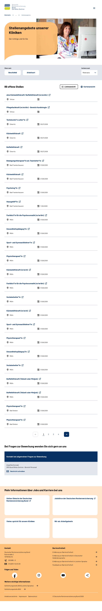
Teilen (87, 575)
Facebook (15, 574)
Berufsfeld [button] (12, 72)
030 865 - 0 (12, 560)
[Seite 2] (66, 434)
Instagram (39, 574)
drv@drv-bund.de (14, 564)
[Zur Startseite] (27, 7)
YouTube (63, 574)
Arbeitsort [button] (31, 72)
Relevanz (86, 72)
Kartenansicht (89, 87)
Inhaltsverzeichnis (10, 596)
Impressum (23, 596)
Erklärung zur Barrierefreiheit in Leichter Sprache (69, 561)
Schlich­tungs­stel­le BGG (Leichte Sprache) (18, 586)
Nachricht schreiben (17, 471)
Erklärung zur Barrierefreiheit (62, 552)
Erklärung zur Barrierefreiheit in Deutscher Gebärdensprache (67, 557)
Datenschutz (32, 596)
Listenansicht (70, 87)
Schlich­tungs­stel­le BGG (12, 589)
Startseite (7, 15)
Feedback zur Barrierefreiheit (62, 565)
